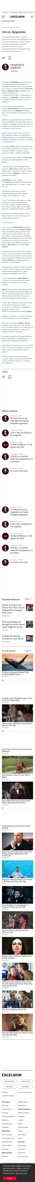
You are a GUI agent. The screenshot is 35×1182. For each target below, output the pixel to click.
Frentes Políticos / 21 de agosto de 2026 (21, 445)
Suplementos (23, 1102)
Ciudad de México (8, 1116)
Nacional (5, 1105)
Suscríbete (25, 1087)
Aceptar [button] (9, 1178)
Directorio (5, 1092)
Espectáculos (7, 1124)
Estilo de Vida (23, 1127)
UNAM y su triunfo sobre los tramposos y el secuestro (21, 459)
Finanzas (5, 1113)
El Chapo (5, 1149)
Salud (20, 1124)
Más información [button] (21, 1173)
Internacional (6, 1109)
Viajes (20, 1131)
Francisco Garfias (17, 66)
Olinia (31, 12)
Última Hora (22, 1105)
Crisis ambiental (8, 1138)
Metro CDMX (6, 1145)
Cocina (20, 1120)
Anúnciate (9, 1087)
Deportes (5, 1120)
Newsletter (25, 1081)
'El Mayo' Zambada (24, 12)
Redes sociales (23, 1113)
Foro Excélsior (7, 1135)
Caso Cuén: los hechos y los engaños (21, 433)
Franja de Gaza (7, 1142)
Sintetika (5, 1127)
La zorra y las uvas (19, 471)
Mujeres (5, 1156)
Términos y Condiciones (25, 1092)
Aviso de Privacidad (8, 1096)
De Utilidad (22, 1135)
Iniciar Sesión (9, 1081)
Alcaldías (21, 1116)
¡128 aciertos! (14, 12)
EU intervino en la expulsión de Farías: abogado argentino (19, 421)
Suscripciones (23, 1156)
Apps (20, 1138)
